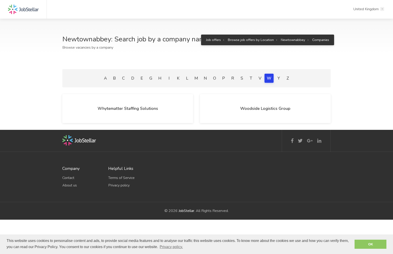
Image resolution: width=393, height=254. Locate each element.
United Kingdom (366, 9)
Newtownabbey (293, 40)
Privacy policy (119, 185)
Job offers (213, 40)
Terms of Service (121, 177)
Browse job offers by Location (251, 40)
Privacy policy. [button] (171, 247)
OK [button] (370, 244)
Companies (320, 40)
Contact (68, 177)
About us (69, 185)
